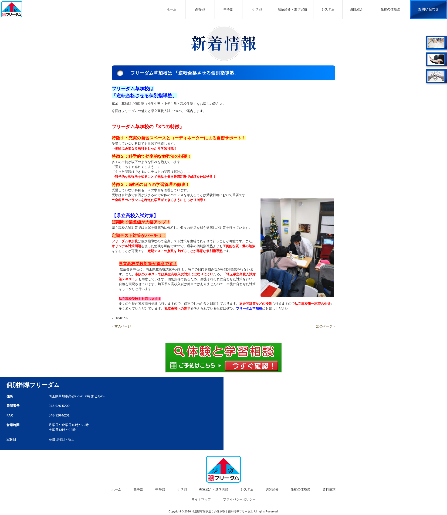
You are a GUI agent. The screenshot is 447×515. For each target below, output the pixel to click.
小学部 (182, 489)
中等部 (160, 489)
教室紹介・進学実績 (213, 489)
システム (247, 489)
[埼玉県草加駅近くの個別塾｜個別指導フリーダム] (11, 9)
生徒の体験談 (300, 489)
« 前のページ (121, 326)
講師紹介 (272, 489)
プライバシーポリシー (239, 499)
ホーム (116, 489)
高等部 (138, 489)
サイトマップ (201, 499)
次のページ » (325, 326)
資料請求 (328, 489)
